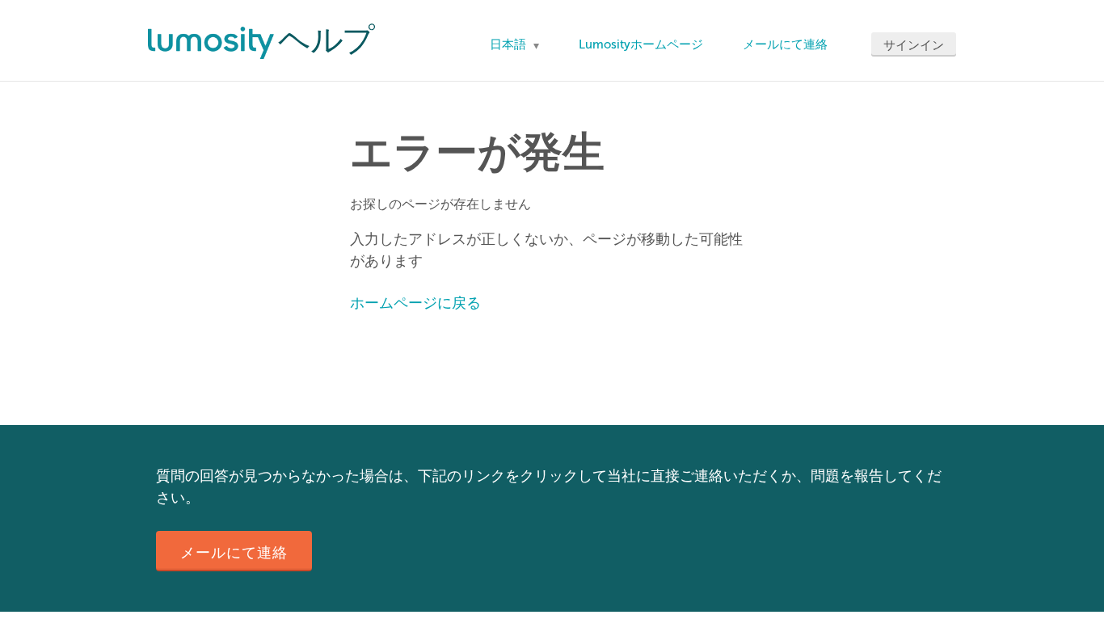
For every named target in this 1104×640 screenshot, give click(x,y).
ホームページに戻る (415, 303)
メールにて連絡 (785, 44)
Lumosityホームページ (641, 44)
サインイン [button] (913, 45)
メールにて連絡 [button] (234, 553)
